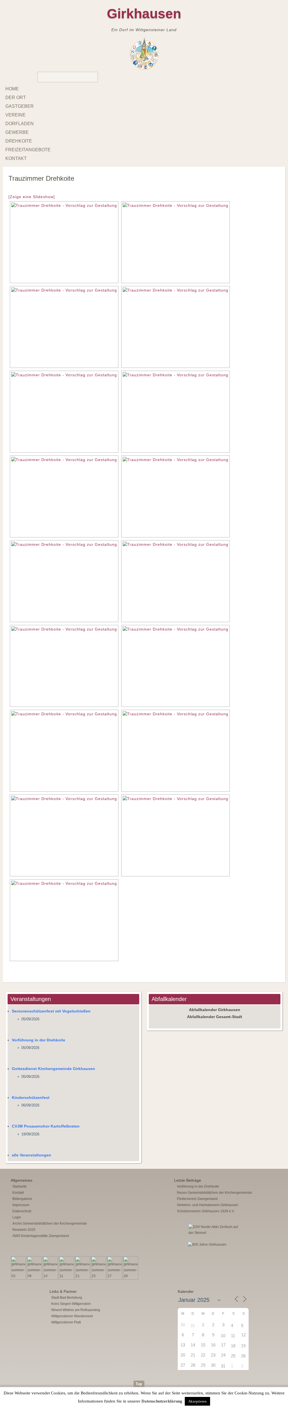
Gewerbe (17, 132)
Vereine (15, 115)
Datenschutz (22, 1211)
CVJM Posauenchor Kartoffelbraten (46, 1126)
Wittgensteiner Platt (66, 1322)
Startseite (19, 1186)
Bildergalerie (22, 1199)
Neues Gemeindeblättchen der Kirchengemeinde (214, 1193)
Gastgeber (19, 106)
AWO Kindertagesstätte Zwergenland (40, 1236)
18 (233, 1345)
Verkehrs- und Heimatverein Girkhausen (207, 1205)
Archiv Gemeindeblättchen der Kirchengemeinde (49, 1223)
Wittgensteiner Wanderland (72, 1316)
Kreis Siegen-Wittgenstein (71, 1304)
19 (243, 1345)
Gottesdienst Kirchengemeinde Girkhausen (53, 1068)
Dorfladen (19, 123)
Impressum (20, 1205)
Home (12, 88)
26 (243, 1355)
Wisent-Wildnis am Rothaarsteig (75, 1310)
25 (233, 1355)
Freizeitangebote (28, 149)
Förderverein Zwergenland (197, 1199)
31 (192, 1325)
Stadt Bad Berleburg (66, 1298)
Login (16, 1217)
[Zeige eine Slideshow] (31, 196)
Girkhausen (144, 13)
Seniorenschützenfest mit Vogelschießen (51, 1011)
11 (233, 1335)
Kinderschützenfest (31, 1097)
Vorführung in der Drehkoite (38, 1040)
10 (223, 1335)
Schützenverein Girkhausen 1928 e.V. (206, 1211)
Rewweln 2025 (23, 1230)
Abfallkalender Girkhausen (214, 1009)
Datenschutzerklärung (161, 1401)
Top (139, 1384)
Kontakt (16, 158)
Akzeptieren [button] (197, 1401)
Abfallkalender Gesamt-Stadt (214, 1016)
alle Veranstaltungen (31, 1155)
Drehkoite (18, 141)
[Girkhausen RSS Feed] (277, 1379)
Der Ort (15, 97)
